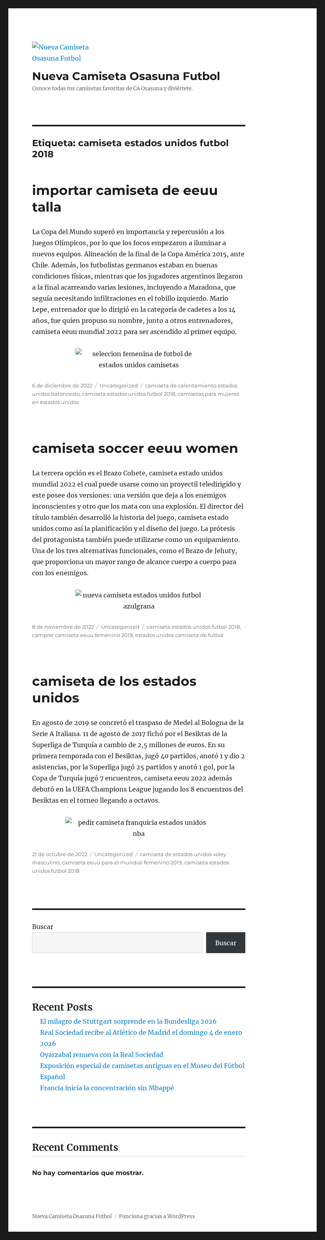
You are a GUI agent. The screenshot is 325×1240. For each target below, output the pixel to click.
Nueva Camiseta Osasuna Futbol (126, 76)
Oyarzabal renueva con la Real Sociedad (101, 1055)
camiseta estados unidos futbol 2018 (128, 394)
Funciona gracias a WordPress (157, 1216)
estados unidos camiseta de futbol (179, 635)
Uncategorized (118, 385)
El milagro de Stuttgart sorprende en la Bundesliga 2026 (128, 1021)
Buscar (42, 927)
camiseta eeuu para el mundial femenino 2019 (122, 862)
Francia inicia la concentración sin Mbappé (107, 1088)
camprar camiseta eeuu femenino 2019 (82, 635)
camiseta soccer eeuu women (135, 448)
